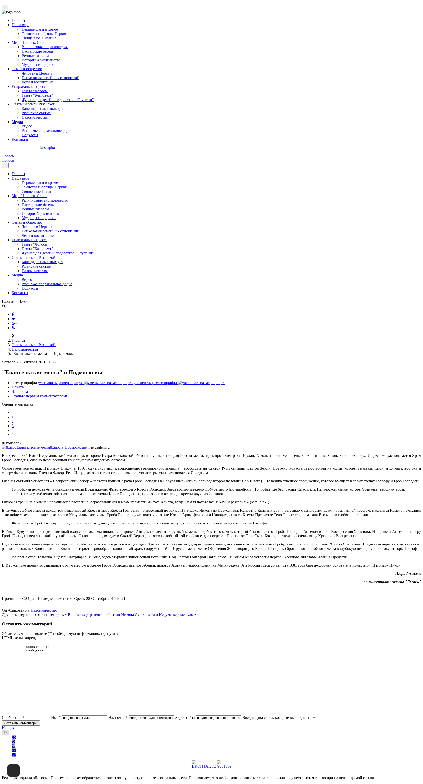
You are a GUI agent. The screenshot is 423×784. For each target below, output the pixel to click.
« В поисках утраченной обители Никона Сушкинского (112, 615)
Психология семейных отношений (50, 78)
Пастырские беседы (38, 51)
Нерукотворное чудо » (177, 615)
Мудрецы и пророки (39, 64)
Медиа (17, 122)
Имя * (56, 718)
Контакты (20, 139)
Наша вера (20, 25)
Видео (27, 126)
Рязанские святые (36, 113)
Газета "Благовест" (37, 95)
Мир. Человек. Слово (29, 42)
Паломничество (44, 610)
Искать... (9, 301)
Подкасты (30, 135)
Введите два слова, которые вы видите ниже (279, 718)
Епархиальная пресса (29, 86)
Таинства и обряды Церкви (44, 34)
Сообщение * (13, 718)
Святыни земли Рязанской (33, 104)
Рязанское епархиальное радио (47, 130)
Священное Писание (39, 38)
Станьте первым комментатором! (39, 396)
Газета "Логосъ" (35, 91)
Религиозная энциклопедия (45, 47)
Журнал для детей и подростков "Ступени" (58, 100)
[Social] (13, 314)
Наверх (8, 728)
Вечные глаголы (35, 56)
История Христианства (41, 60)
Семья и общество (27, 69)
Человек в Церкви (37, 73)
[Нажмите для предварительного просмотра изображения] (45, 447)
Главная (18, 20)
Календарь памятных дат (42, 108)
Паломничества (35, 117)
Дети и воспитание (38, 82)
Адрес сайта (185, 718)
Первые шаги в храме (40, 29)
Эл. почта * (118, 718)
